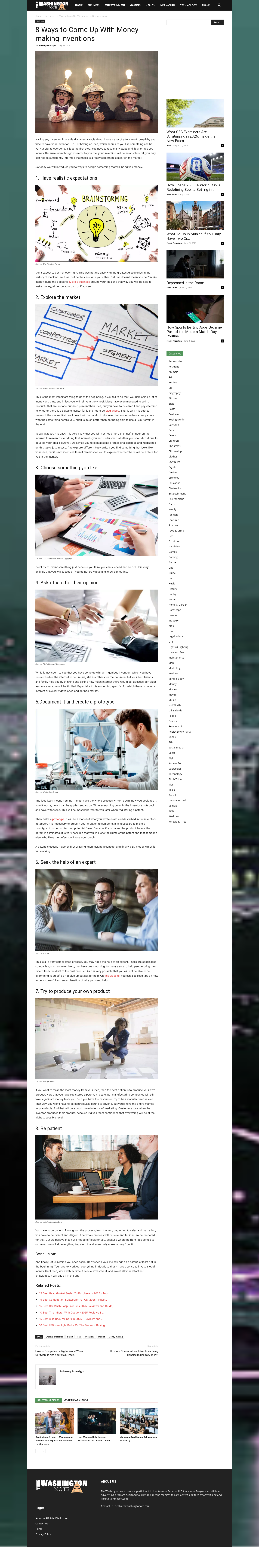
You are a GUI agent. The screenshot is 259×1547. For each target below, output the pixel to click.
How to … (174, 615)
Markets (173, 673)
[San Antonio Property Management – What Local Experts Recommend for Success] (54, 1421)
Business (94, 5)
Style (171, 758)
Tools (172, 789)
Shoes (172, 737)
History (173, 588)
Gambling (174, 546)
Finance (173, 525)
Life (171, 641)
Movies (173, 689)
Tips (171, 784)
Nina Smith (171, 194)
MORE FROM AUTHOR (76, 1400)
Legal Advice (176, 636)
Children (174, 440)
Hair (171, 578)
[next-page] (43, 1451)
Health (150, 5)
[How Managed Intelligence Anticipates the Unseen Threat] (97, 1421)
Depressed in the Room (185, 283)
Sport (172, 752)
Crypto (172, 467)
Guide (172, 573)
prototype (58, 819)
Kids (171, 625)
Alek (168, 145)
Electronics (175, 488)
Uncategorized (177, 800)
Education (174, 483)
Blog (171, 403)
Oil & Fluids (175, 710)
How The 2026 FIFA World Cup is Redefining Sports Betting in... (193, 187)
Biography (175, 393)
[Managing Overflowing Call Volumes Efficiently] (139, 1421)
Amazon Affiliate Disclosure (51, 1518)
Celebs (173, 435)
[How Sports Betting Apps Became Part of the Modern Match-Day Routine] (195, 309)
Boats (172, 409)
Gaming (135, 5)
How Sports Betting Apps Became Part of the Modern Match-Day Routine (194, 331)
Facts (172, 504)
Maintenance (176, 657)
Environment (176, 498)
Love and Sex (176, 652)
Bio (170, 387)
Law (171, 631)
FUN (171, 536)
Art (170, 377)
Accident (174, 366)
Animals (173, 372)
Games (173, 551)
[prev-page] (37, 1451)
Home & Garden (178, 604)
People (173, 715)
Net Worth (167, 5)
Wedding (174, 816)
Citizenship (175, 451)
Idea (79, 1336)
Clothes (173, 456)
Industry (173, 620)
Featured (174, 520)
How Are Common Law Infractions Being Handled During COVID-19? (134, 1353)
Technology (188, 5)
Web (171, 811)
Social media (176, 747)
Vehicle (173, 805)
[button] (219, 5)
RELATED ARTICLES (49, 1400)
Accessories (175, 361)
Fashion (173, 514)
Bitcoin (173, 398)
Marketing (175, 668)
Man (171, 663)
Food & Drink (176, 530)
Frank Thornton (174, 243)
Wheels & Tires (177, 821)
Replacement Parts (180, 731)
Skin (171, 742)
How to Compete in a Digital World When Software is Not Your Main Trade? (59, 1353)
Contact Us (41, 1523)
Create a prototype (54, 1336)
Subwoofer (175, 763)
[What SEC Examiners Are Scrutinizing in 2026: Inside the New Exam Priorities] (195, 113)
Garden (173, 562)
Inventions (89, 1336)
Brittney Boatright (47, 45)
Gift (171, 567)
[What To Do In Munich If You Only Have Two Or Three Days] (195, 215)
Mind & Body (176, 678)
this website (112, 975)
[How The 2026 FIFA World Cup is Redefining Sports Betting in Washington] (195, 167)
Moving (173, 694)
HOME (79, 5)
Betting (173, 382)
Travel (206, 5)
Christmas (175, 446)
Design (173, 472)
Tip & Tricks (175, 779)
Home (38, 15)
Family (172, 509)
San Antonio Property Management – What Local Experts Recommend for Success (54, 1440)
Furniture (174, 541)
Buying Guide (176, 419)
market (101, 1336)
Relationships (177, 726)
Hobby (172, 594)
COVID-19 (174, 461)
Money (173, 684)
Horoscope (175, 610)
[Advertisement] (195, 63)
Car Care (174, 424)
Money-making (116, 1336)
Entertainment (114, 5)
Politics (173, 721)
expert (70, 1336)
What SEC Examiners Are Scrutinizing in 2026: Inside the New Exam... (190, 136)
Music (172, 700)
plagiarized (112, 410)
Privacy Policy (43, 1534)
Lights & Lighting (178, 647)
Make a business (79, 281)
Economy (174, 477)
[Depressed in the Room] (195, 264)
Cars (171, 430)
